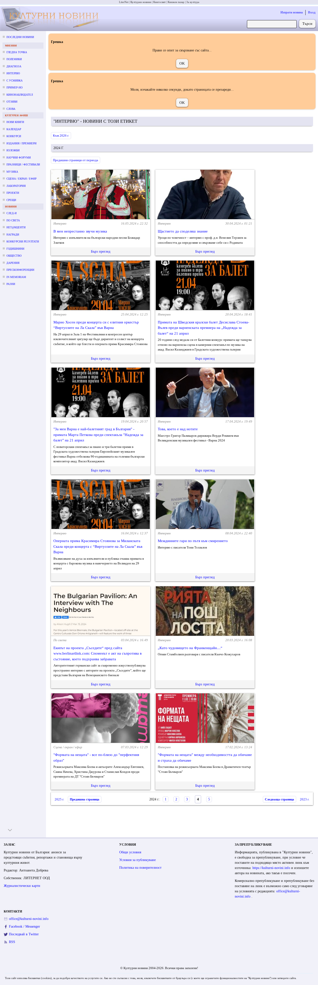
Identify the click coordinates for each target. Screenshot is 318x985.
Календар (13, 129)
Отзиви (11, 101)
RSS (12, 942)
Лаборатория (16, 185)
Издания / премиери (21, 143)
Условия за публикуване (137, 860)
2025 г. (59, 799)
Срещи (11, 199)
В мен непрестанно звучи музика (80, 231)
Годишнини (15, 248)
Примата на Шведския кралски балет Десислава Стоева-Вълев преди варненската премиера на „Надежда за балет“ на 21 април (203, 327)
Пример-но (14, 87)
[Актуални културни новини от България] (51, 18)
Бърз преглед (100, 251)
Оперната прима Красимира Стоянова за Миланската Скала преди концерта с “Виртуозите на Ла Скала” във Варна (97, 546)
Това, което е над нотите (178, 429)
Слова (10, 108)
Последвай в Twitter (24, 934)
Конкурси (13, 136)
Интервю (13, 73)
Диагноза (13, 66)
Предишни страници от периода (75, 160)
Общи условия (130, 852)
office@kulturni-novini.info (28, 919)
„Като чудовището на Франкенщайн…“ (190, 648)
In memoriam (16, 277)
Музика (12, 171)
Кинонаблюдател (19, 94)
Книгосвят (159, 1)
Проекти (12, 192)
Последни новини (20, 37)
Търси (307, 24)
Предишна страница (84, 799)
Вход (312, 12)
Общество (14, 255)
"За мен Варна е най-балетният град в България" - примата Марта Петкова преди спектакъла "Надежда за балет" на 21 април (98, 434)
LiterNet (123, 1)
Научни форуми (18, 157)
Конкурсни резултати (22, 241)
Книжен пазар (176, 1)
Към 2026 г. (61, 135)
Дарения (12, 262)
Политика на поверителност (140, 867)
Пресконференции (20, 269)
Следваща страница (279, 799)
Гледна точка (16, 52)
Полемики (14, 59)
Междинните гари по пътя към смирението (193, 541)
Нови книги (15, 121)
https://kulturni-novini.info (271, 868)
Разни (10, 283)
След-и (11, 213)
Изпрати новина (291, 12)
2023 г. (304, 799)
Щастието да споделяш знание (183, 231)
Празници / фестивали (23, 164)
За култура (192, 1)
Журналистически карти (22, 886)
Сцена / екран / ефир (21, 178)
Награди (12, 234)
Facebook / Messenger (24, 926)
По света (13, 220)
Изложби (13, 150)
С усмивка (14, 80)
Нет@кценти (16, 227)
